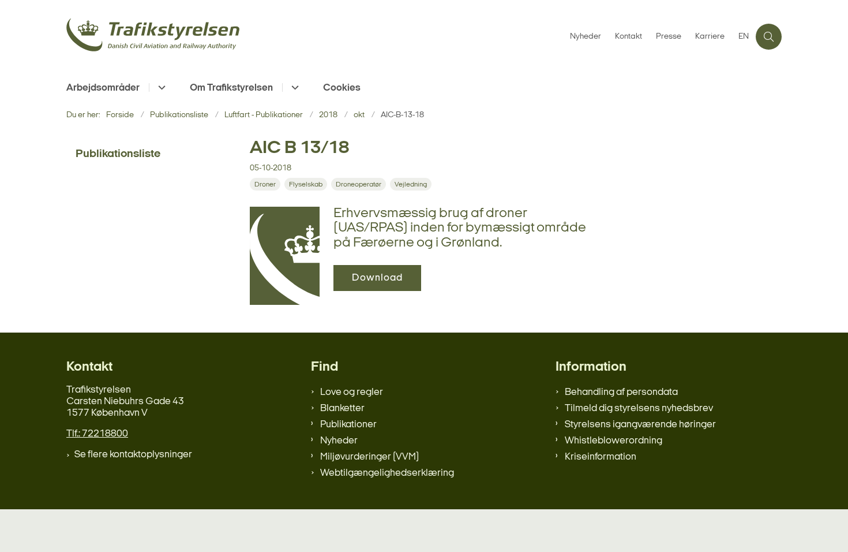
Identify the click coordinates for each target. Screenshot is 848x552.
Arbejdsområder (103, 88)
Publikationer (348, 425)
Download (377, 278)
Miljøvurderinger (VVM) (369, 457)
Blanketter (342, 408)
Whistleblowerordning (613, 441)
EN (743, 37)
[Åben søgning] (769, 37)
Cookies (342, 88)
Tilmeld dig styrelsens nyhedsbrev (639, 408)
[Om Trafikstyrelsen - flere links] (293, 87)
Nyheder (339, 441)
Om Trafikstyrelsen (231, 88)
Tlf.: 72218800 (97, 434)
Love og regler (351, 392)
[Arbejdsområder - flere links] (160, 87)
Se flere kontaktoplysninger (133, 455)
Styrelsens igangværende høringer (640, 425)
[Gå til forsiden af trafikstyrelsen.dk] (314, 36)
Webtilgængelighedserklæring (387, 473)
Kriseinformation (600, 457)
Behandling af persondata (621, 392)
